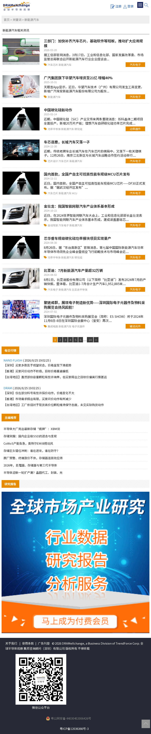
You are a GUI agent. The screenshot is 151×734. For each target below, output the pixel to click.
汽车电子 (135, 65)
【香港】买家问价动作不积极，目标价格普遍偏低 (36, 371)
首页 (7, 20)
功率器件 (135, 129)
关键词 (17, 20)
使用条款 (28, 643)
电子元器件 (78, 326)
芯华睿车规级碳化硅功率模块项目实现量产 (77, 238)
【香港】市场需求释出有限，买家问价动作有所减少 (37, 399)
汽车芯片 (53, 65)
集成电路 (53, 326)
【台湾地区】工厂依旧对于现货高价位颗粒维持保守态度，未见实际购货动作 (54, 405)
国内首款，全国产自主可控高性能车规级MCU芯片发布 (87, 174)
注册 (118, 6)
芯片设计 (53, 161)
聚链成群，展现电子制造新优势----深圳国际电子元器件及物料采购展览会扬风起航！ (94, 305)
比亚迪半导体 (79, 289)
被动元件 (135, 326)
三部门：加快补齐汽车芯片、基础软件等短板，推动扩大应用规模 (93, 43)
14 (90, 340)
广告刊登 (44, 643)
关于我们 (11, 643)
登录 (130, 6)
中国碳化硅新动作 (58, 109)
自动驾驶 (53, 225)
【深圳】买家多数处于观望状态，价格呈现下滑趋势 (37, 365)
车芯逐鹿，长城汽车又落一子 (67, 141)
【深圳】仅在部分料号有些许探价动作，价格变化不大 (39, 393)
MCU (74, 193)
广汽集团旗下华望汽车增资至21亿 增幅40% (78, 77)
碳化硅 (78, 129)
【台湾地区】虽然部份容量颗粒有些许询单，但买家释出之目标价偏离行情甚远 (55, 377)
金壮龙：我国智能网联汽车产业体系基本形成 (79, 206)
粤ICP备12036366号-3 (74, 729)
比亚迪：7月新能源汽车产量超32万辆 (73, 270)
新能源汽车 (65, 65)
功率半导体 (54, 129)
